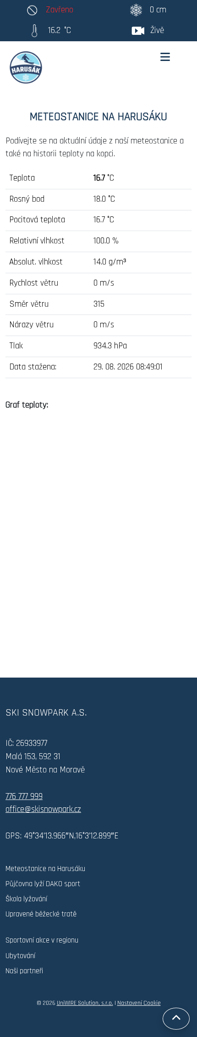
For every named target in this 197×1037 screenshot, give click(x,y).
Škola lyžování (26, 899)
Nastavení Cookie (139, 1003)
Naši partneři (24, 971)
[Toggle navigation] (165, 57)
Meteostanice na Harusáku (45, 869)
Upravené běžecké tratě (41, 914)
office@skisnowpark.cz (43, 809)
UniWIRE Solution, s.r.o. (85, 1003)
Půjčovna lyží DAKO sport (42, 884)
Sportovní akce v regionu (41, 940)
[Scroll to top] (176, 1019)
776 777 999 (24, 796)
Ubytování (20, 956)
